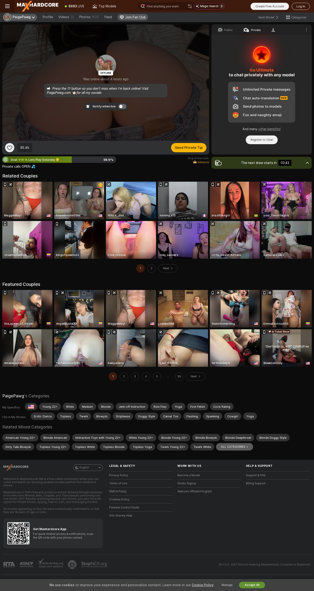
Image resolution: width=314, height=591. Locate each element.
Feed (108, 17)
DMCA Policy (118, 491)
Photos (89, 17)
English (84, 467)
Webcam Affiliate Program (194, 491)
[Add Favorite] (9, 147)
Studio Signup (186, 483)
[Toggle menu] (7, 6)
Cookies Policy (119, 499)
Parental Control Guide (124, 507)
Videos (66, 17)
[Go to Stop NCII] (94, 564)
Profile (48, 17)
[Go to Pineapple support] (72, 564)
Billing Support (255, 483)
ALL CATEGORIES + (234, 446)
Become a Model (188, 475)
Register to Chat (262, 139)
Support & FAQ (255, 475)
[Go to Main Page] (38, 6)
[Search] (190, 6)
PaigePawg (13, 395)
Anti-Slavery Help (120, 515)
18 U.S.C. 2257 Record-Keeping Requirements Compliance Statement (264, 564)
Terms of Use (118, 483)
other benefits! (269, 129)
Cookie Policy (202, 585)
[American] (31, 406)
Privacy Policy (118, 475)
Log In (301, 6)
